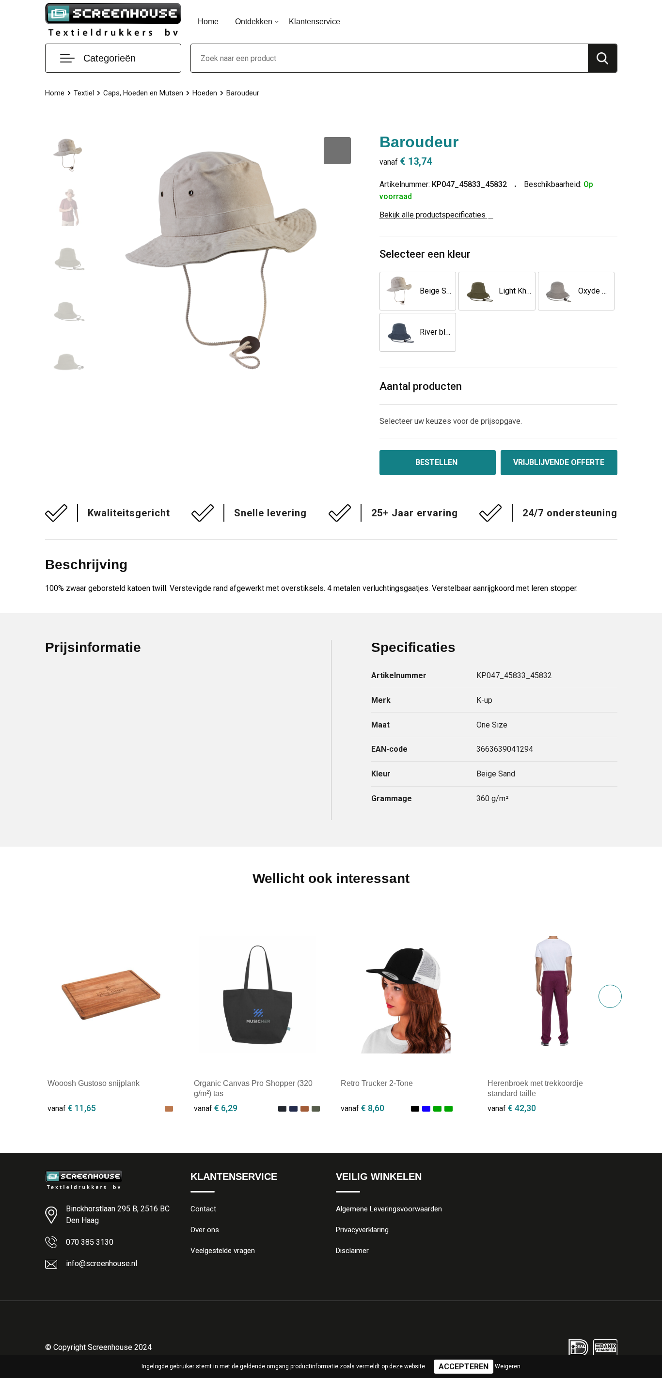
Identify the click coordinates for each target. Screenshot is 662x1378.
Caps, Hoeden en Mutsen (143, 93)
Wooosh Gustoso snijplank (93, 1083)
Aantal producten (420, 386)
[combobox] (389, 58)
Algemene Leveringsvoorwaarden (389, 1209)
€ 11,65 (71, 1108)
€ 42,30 (512, 1108)
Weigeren (507, 1366)
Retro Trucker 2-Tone (377, 1083)
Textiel (84, 93)
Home (208, 21)
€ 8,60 (362, 1108)
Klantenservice (314, 21)
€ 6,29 (215, 1108)
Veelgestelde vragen (222, 1250)
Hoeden (204, 93)
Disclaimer (352, 1250)
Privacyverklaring (362, 1229)
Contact (203, 1209)
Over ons (204, 1229)
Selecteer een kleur (425, 254)
